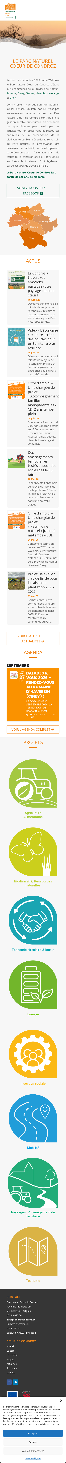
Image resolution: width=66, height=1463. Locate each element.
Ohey (13, 97)
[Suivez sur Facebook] (9, 1382)
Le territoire (13, 1355)
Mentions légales (33, 1458)
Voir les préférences (33, 1450)
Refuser (33, 1442)
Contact (11, 1372)
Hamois (40, 93)
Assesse (11, 93)
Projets (10, 1359)
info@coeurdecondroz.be (21, 1319)
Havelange (53, 93)
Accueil (10, 1346)
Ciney (21, 93)
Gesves (30, 93)
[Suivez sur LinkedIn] (15, 1382)
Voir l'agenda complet (31, 729)
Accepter (33, 1433)
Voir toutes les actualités (31, 638)
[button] (61, 1400)
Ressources (13, 1368)
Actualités (12, 1363)
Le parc (10, 1350)
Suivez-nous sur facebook (31, 190)
